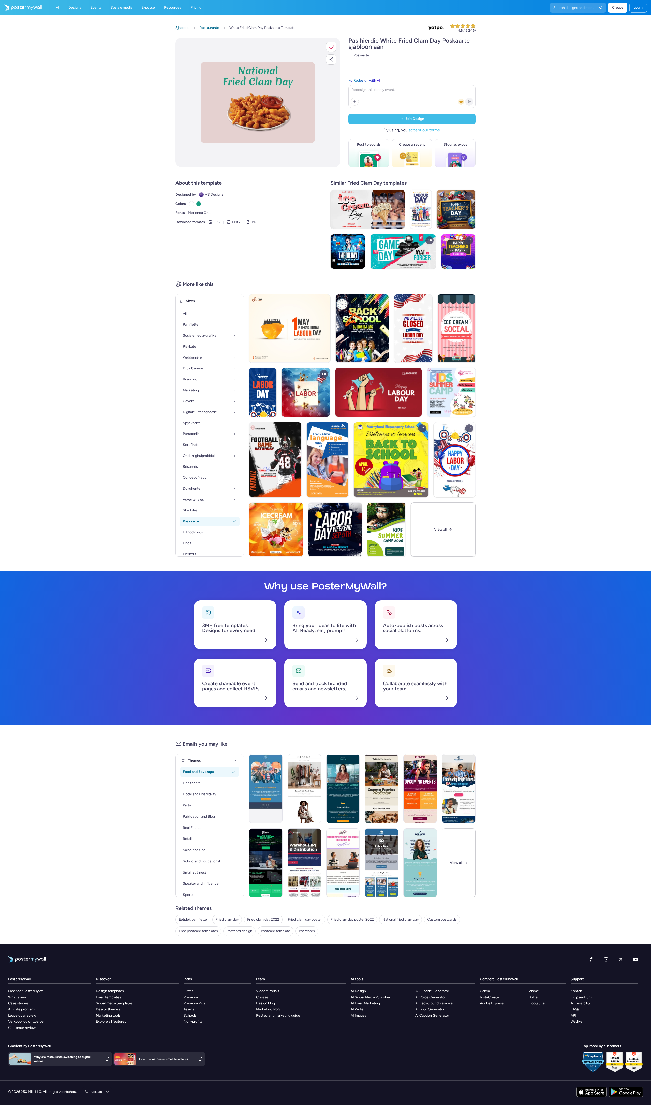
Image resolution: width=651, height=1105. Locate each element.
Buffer (534, 997)
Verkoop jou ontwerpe (26, 1021)
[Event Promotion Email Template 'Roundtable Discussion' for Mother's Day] (343, 862)
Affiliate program (21, 1009)
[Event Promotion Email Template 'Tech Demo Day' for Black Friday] (266, 862)
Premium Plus (194, 1003)
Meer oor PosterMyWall (26, 991)
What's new (17, 997)
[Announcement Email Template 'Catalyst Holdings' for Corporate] (343, 788)
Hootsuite (537, 1003)
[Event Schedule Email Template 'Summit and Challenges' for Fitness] (420, 788)
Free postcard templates (198, 931)
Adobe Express (492, 1003)
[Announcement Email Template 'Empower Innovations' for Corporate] (420, 862)
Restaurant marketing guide (278, 1015)
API (573, 1015)
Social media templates (114, 1003)
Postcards (307, 931)
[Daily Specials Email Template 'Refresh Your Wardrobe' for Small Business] (304, 788)
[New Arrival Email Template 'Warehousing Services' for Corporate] (304, 862)
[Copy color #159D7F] (198, 203)
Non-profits (193, 1021)
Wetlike (576, 1021)
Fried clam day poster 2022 (352, 919)
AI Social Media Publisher (370, 997)
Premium (191, 997)
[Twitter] (621, 959)
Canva (485, 991)
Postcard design (239, 931)
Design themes (108, 1009)
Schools (190, 1015)
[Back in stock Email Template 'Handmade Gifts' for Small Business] (381, 788)
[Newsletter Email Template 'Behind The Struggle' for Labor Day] (381, 862)
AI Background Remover (434, 1003)
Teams (189, 1009)
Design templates (110, 991)
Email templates (108, 997)
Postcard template (275, 931)
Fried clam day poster (305, 919)
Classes (262, 997)
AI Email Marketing (365, 1003)
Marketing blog (268, 1009)
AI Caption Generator (432, 1015)
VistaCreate (489, 997)
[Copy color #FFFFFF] (191, 203)
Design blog (265, 1003)
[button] (331, 47)
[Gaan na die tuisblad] (21, 8)
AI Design (358, 991)
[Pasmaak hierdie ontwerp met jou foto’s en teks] (258, 102)
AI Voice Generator (430, 997)
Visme (534, 991)
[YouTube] (636, 959)
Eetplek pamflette (193, 919)
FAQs (575, 1009)
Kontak (576, 991)
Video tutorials (267, 991)
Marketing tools (108, 1015)
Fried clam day (227, 919)
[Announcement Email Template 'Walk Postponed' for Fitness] (266, 788)
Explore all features (111, 1021)
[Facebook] (591, 959)
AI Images (358, 1015)
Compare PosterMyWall (499, 979)
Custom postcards (442, 919)
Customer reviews (22, 1027)
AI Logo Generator (430, 1009)
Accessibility (581, 1003)
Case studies (18, 1003)
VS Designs (214, 194)
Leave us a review (22, 1015)
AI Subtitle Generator (432, 991)
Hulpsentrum (581, 997)
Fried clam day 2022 (263, 919)
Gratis (188, 991)
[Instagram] (606, 959)
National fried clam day (400, 919)
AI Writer (358, 1009)
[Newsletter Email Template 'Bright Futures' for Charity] (459, 788)
